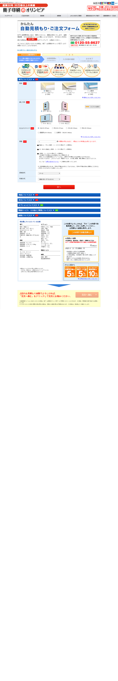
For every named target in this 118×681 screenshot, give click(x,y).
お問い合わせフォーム (52, 161)
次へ (59, 187)
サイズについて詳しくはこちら (91, 136)
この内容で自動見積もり (82, 232)
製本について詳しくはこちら (92, 97)
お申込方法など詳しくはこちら (89, 278)
